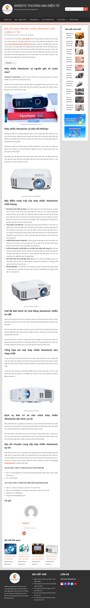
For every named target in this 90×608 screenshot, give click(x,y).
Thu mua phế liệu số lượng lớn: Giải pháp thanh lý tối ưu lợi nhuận (69, 99)
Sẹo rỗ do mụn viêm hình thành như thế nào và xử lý (69, 59)
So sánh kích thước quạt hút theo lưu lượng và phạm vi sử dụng (69, 83)
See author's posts (30, 528)
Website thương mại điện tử (37, 5)
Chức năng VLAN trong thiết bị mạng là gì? (9, 559)
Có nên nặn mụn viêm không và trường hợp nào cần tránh (69, 67)
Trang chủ (7, 20)
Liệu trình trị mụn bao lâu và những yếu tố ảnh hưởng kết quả (69, 107)
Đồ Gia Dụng (74, 20)
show (13, 63)
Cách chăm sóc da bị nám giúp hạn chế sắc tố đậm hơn (69, 51)
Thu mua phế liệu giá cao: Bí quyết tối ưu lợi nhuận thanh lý (69, 91)
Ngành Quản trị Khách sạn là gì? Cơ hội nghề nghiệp (69, 36)
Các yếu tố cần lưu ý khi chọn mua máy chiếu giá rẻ (52, 559)
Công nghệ (34, 20)
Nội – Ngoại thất (20, 20)
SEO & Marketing (48, 20)
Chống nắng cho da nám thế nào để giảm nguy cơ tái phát (69, 43)
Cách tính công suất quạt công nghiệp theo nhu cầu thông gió (69, 75)
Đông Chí (8, 564)
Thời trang (61, 20)
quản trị (23, 35)
